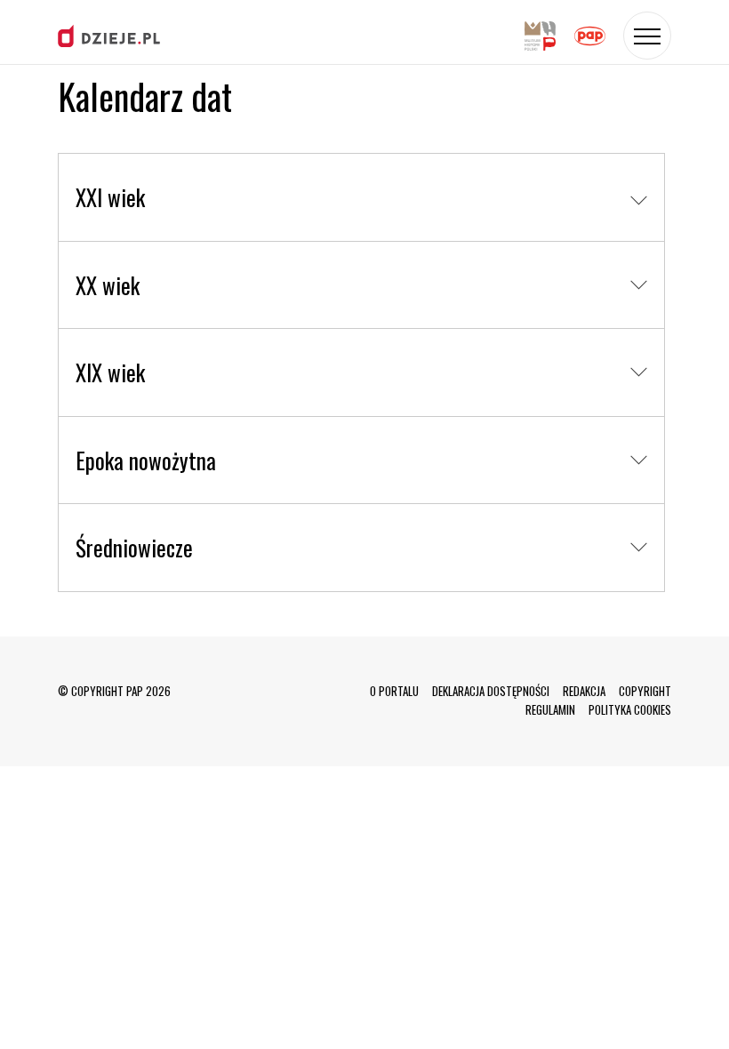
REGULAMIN (550, 709)
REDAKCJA (584, 691)
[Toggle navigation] (647, 36)
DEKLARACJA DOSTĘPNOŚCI (490, 691)
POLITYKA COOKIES (630, 709)
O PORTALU (394, 691)
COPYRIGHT (645, 691)
